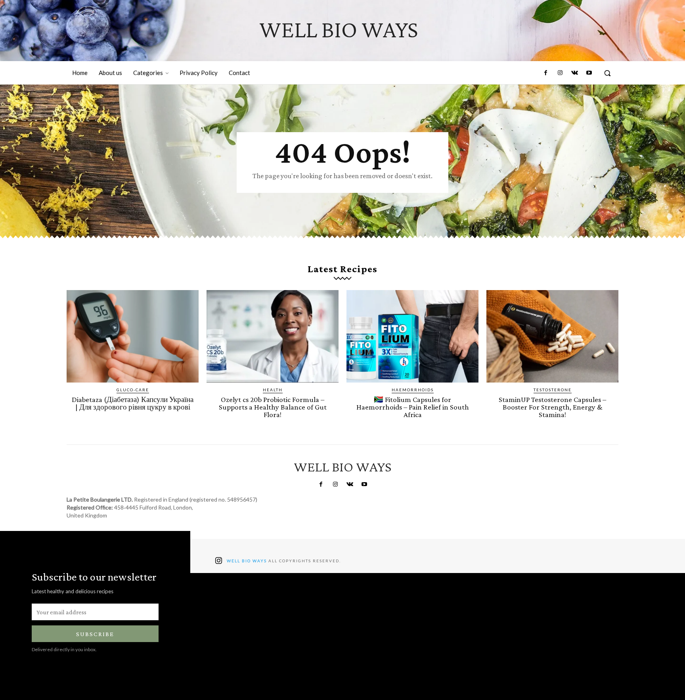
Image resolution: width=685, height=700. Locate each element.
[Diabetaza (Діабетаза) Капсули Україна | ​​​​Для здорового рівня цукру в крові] (133, 336)
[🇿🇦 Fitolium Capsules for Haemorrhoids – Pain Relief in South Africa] (412, 336)
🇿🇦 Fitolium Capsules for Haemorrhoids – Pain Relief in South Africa (412, 407)
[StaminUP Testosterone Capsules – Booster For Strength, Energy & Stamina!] (552, 336)
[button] (607, 73)
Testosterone (553, 389)
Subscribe (95, 634)
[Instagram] (560, 73)
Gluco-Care (133, 389)
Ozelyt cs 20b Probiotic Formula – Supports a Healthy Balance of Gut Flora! (273, 407)
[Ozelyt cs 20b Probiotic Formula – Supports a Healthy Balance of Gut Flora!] (273, 336)
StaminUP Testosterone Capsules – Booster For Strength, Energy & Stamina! (552, 407)
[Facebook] (546, 73)
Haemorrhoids (413, 389)
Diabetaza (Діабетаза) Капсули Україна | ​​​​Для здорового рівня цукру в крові (132, 403)
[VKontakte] (574, 73)
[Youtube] (589, 73)
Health (273, 389)
